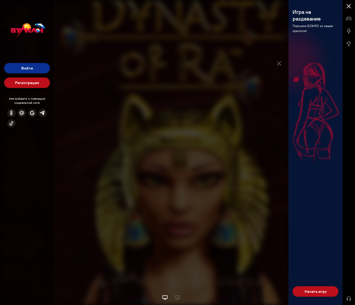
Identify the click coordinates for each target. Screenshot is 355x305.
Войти (27, 68)
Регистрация (27, 82)
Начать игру (316, 291)
